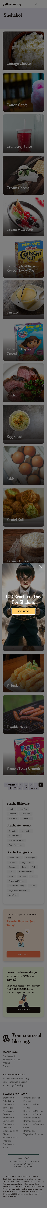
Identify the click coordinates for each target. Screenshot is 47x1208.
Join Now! (23, 611)
